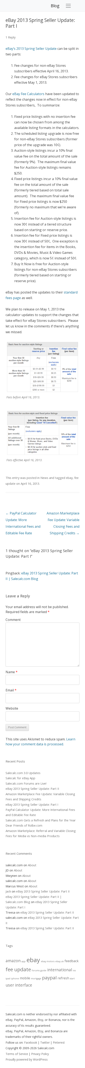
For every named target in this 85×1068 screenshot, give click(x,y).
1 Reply (10, 37)
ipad (8, 978)
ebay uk (59, 961)
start (72, 978)
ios (74, 970)
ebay (69, 478)
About (32, 865)
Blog (55, 5)
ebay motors (47, 961)
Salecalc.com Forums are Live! (26, 783)
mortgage (36, 978)
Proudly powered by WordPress (27, 1059)
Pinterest (59, 1042)
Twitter (45, 1042)
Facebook (30, 1042)
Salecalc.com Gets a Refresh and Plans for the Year (41, 820)
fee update (18, 969)
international (59, 970)
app (23, 961)
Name (12, 672)
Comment (13, 619)
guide (43, 970)
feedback (72, 961)
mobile (25, 978)
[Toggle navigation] (68, 6)
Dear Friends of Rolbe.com (24, 825)
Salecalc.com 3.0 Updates (23, 773)
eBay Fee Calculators (28, 94)
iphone (15, 978)
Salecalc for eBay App (20, 778)
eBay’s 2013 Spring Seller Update (31, 48)
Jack (8, 891)
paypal (49, 977)
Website (12, 708)
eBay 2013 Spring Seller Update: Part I (32, 804)
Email (11, 690)
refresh (63, 978)
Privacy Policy (40, 1054)
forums (36, 970)
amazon (13, 960)
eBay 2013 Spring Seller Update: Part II (32, 788)
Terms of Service (17, 1054)
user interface (19, 985)
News (44, 478)
